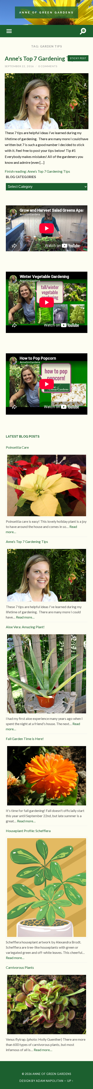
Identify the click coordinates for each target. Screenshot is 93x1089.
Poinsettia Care (17, 447)
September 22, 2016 (19, 66)
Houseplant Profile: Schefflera (28, 831)
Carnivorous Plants (20, 967)
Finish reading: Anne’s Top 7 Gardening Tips (37, 171)
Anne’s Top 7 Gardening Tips (41, 58)
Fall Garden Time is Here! (25, 739)
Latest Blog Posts (22, 436)
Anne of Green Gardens (46, 12)
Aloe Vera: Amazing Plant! (25, 627)
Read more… (25, 617)
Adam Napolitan (49, 1081)
